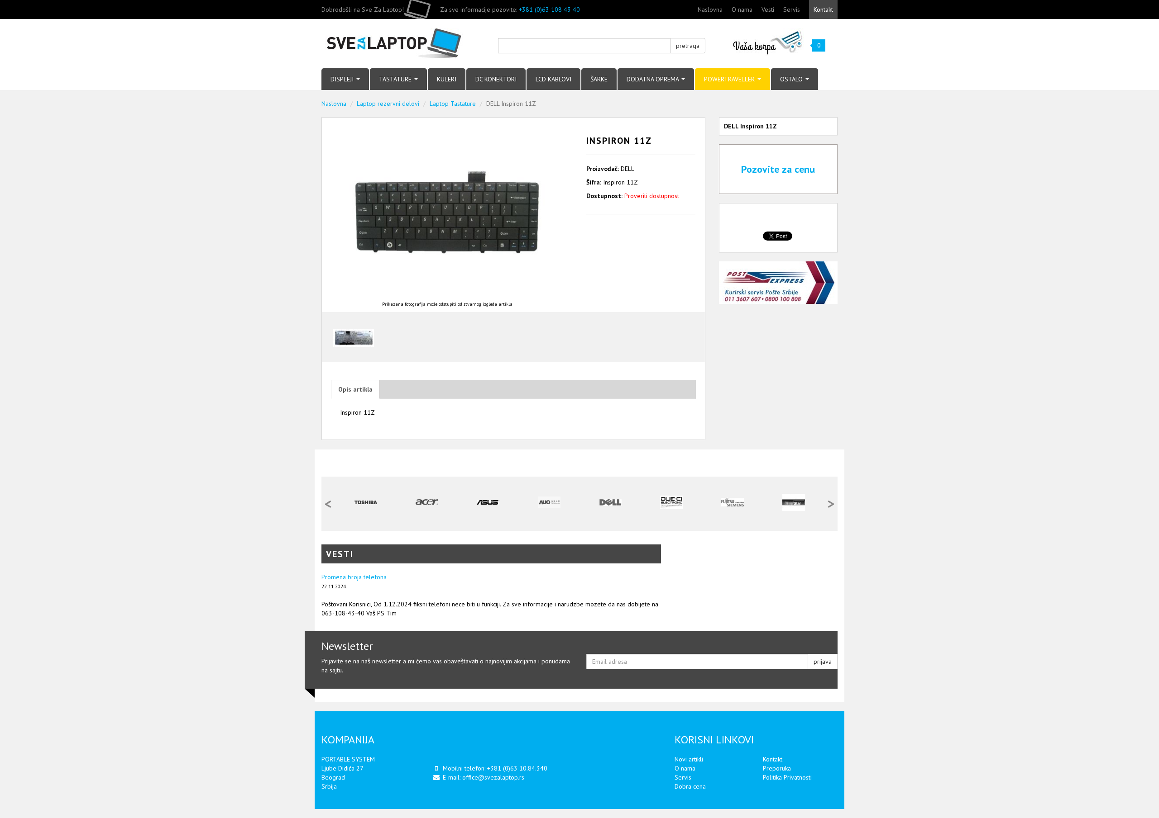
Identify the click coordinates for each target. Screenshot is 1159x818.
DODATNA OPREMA (653, 79)
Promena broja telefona (354, 577)
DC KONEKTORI (496, 79)
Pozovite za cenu (778, 169)
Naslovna (710, 9)
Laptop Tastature (453, 103)
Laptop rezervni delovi (388, 103)
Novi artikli (689, 759)
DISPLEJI (342, 79)
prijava (823, 661)
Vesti (767, 9)
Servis (791, 9)
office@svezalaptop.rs (493, 777)
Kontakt (823, 9)
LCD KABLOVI (553, 79)
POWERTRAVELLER (730, 79)
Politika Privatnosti (787, 777)
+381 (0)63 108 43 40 (549, 9)
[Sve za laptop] (402, 43)
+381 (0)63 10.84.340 (517, 768)
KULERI (446, 79)
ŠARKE (599, 79)
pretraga (687, 46)
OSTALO (792, 79)
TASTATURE (396, 79)
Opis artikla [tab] (355, 389)
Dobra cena (690, 786)
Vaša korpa (768, 42)
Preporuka (777, 768)
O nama (742, 9)
